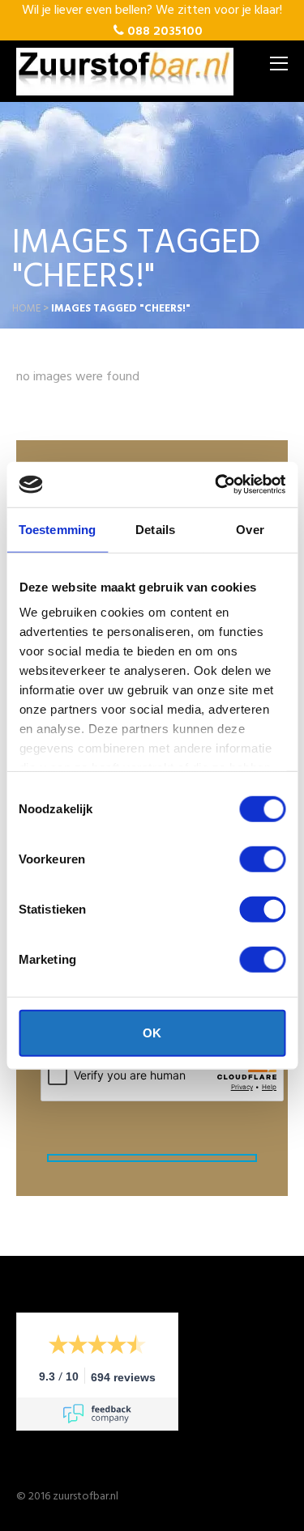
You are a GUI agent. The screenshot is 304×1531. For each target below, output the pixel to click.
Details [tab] (155, 529)
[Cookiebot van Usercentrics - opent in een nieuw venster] (216, 484)
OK (152, 1032)
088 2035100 (163, 31)
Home (26, 308)
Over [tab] (249, 529)
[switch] (262, 859)
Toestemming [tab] (57, 529)
